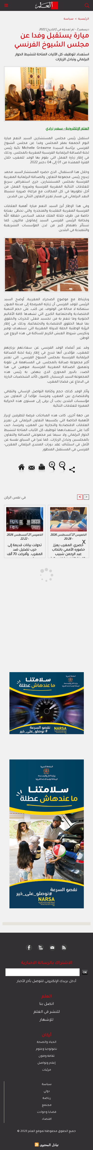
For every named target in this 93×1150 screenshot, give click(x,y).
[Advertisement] (41, 574)
